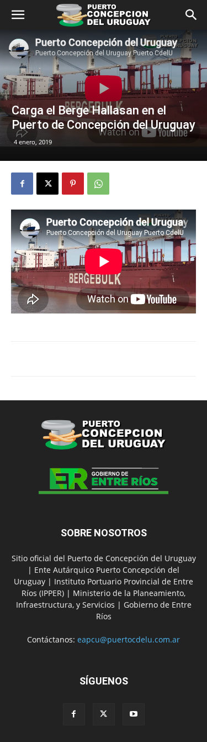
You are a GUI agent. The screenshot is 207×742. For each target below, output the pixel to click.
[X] (47, 184)
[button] (17, 15)
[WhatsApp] (98, 184)
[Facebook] (22, 184)
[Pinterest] (73, 184)
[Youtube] (134, 714)
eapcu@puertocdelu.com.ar (128, 639)
